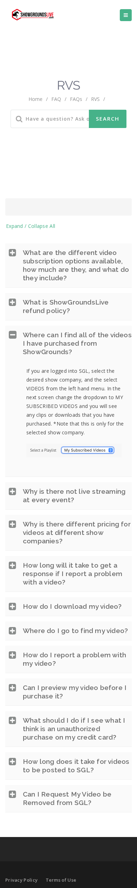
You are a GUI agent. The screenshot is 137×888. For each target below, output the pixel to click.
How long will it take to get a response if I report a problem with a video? (72, 573)
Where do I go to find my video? (75, 630)
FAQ (56, 99)
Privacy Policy (21, 880)
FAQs (76, 99)
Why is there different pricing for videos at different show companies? (77, 532)
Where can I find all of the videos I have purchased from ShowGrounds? (77, 343)
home (35, 99)
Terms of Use (61, 880)
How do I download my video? (72, 606)
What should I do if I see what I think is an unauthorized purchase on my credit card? (74, 728)
